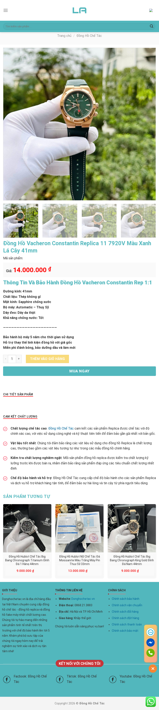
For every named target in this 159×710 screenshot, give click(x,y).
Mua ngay (79, 371)
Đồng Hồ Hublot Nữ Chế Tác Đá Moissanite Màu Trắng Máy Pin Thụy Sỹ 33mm (79, 560)
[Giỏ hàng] (152, 10)
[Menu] (5, 10)
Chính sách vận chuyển (127, 605)
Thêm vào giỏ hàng (47, 359)
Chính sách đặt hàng (125, 618)
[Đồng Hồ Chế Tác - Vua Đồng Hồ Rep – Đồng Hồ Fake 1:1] (79, 10)
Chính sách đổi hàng (125, 611)
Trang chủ (64, 36)
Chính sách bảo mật (125, 630)
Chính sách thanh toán (127, 624)
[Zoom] (9, 195)
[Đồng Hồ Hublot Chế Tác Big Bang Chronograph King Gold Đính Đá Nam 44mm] (132, 528)
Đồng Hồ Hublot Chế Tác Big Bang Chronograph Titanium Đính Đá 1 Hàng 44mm (27, 560)
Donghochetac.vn (83, 598)
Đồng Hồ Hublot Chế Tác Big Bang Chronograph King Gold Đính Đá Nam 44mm (132, 560)
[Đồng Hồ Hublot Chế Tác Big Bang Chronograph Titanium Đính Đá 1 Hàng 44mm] (27, 528)
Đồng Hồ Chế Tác (89, 36)
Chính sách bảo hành (125, 598)
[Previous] (11, 124)
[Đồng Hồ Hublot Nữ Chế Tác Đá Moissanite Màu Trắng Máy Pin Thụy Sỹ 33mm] (79, 528)
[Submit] (151, 26)
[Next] (147, 124)
